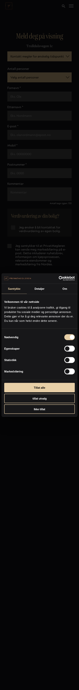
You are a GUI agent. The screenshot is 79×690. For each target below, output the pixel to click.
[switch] (69, 349)
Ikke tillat (39, 409)
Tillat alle (39, 387)
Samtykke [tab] (14, 288)
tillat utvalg (40, 398)
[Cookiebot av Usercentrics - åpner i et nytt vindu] (59, 278)
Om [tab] (64, 288)
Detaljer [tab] (40, 288)
